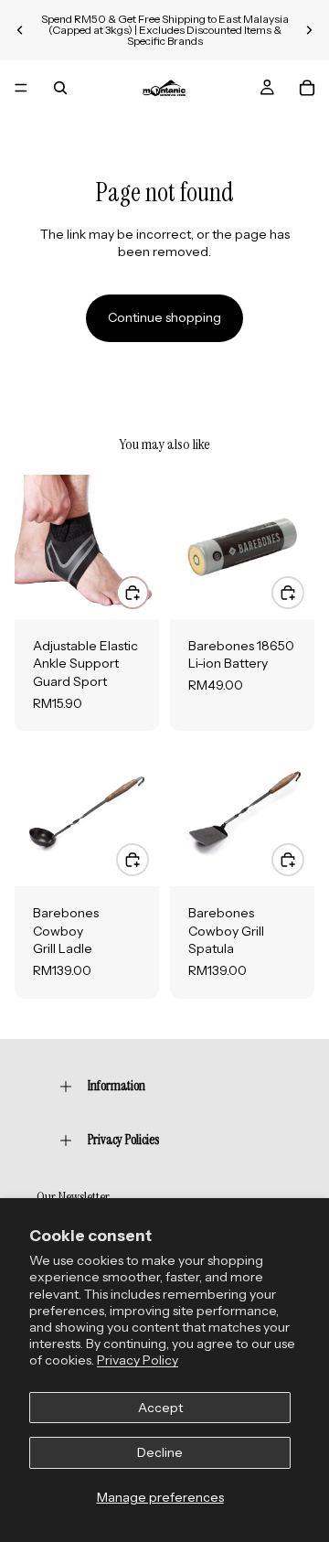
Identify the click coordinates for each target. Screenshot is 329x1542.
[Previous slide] (20, 30)
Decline (160, 1452)
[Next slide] (309, 30)
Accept (160, 1407)
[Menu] (21, 88)
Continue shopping (164, 317)
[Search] (60, 88)
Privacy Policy (137, 1360)
